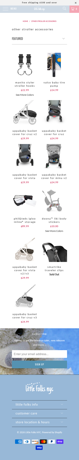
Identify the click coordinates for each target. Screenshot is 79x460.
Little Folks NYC (33, 432)
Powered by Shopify (52, 432)
